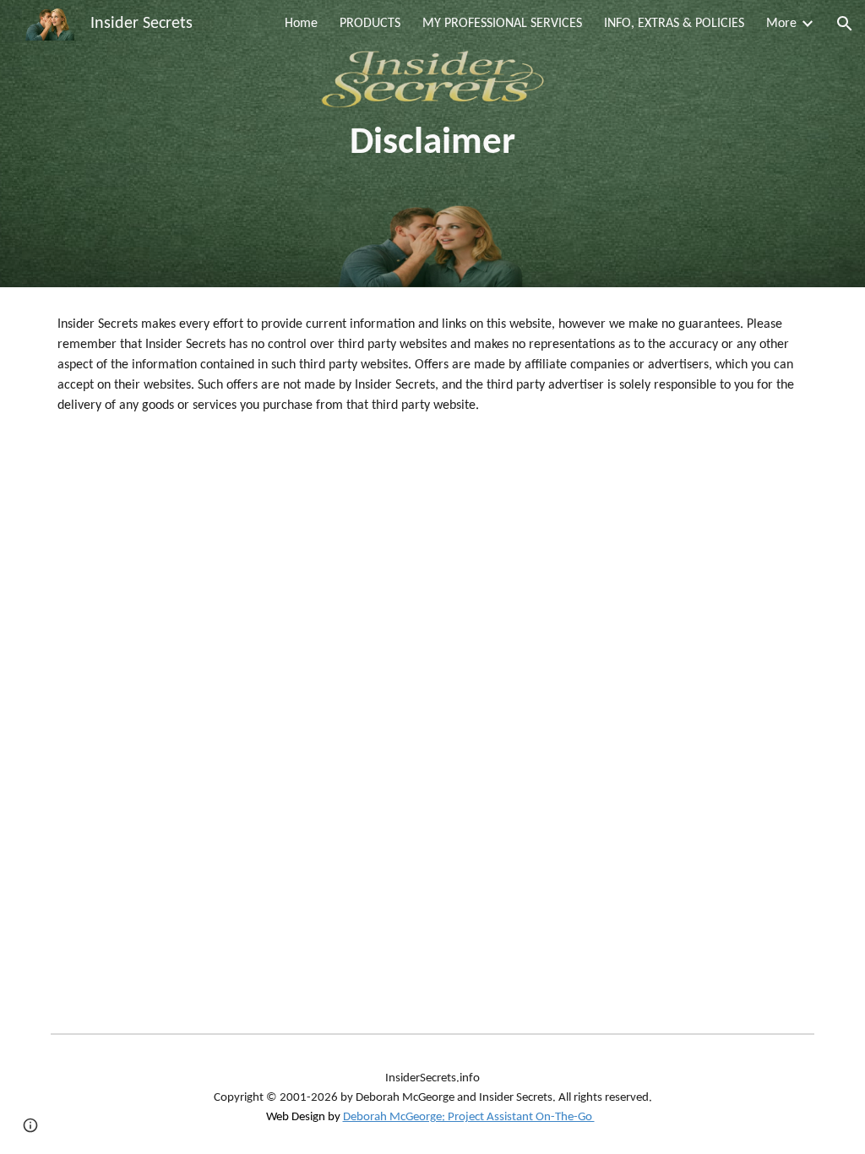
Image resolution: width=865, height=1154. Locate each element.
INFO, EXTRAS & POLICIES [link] (674, 23)
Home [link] (301, 23)
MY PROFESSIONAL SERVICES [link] (502, 23)
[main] (432, 144)
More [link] (781, 23)
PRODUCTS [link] (370, 23)
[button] (844, 23)
